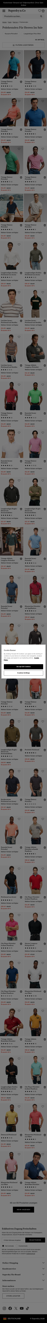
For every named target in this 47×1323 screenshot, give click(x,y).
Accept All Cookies (23, 666)
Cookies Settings (23, 673)
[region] (23, 661)
